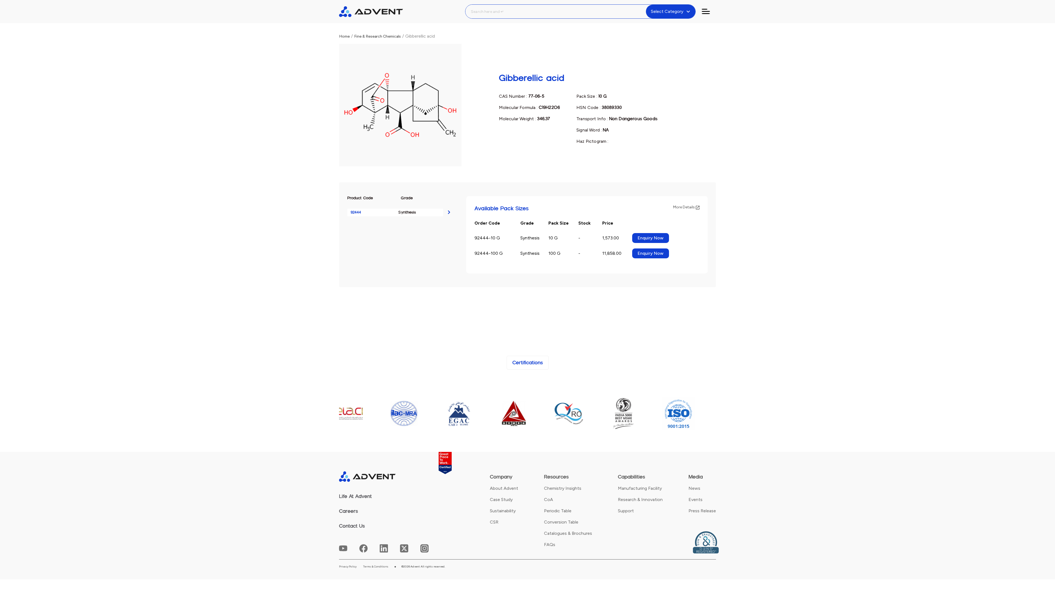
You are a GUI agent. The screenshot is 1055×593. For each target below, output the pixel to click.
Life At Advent (355, 496)
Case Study (501, 499)
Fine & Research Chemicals (377, 36)
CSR (494, 522)
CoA (548, 499)
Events (695, 499)
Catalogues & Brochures (568, 533)
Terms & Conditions (375, 566)
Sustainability (503, 510)
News (694, 488)
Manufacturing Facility (640, 488)
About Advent (504, 488)
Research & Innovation (640, 499)
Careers (348, 511)
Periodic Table (557, 510)
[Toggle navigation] (709, 11)
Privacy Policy (348, 566)
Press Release (702, 510)
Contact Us (352, 526)
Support (626, 510)
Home (344, 36)
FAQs (549, 544)
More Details (684, 207)
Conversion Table (561, 522)
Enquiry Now (650, 237)
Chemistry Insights (562, 488)
